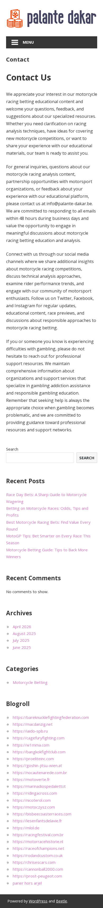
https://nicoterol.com (32, 800)
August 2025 (24, 633)
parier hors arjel (27, 883)
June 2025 (22, 647)
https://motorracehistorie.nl (38, 841)
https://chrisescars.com (34, 862)
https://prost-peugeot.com (37, 876)
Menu (28, 42)
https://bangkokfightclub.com (39, 751)
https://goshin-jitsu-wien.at (37, 765)
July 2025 (21, 640)
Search (12, 449)
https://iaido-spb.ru (30, 731)
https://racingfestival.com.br (38, 834)
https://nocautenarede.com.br (40, 772)
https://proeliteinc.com (33, 758)
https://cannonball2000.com (38, 869)
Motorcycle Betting (30, 682)
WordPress (38, 901)
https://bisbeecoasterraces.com (42, 813)
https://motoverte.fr (31, 779)
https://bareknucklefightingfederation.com (51, 717)
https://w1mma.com (31, 745)
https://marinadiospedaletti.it (39, 786)
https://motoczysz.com (34, 807)
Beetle (61, 901)
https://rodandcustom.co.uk (38, 855)
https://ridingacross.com (35, 793)
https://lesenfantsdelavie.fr (37, 820)
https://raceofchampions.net (38, 848)
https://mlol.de (26, 827)
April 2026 (22, 626)
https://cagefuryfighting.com (38, 737)
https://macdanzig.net (33, 724)
